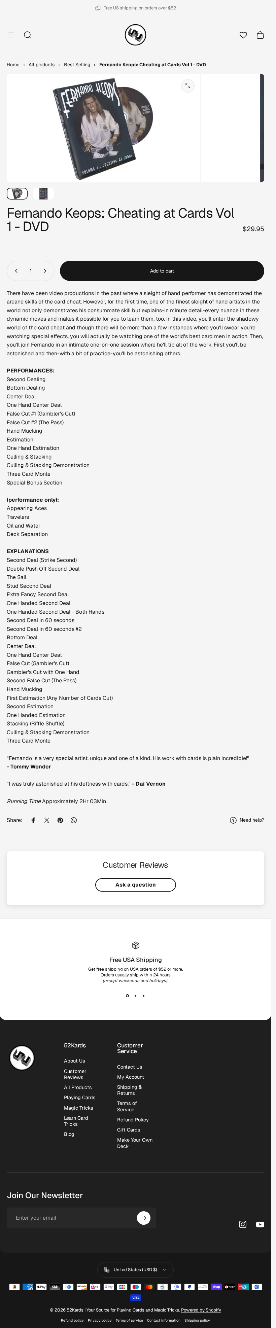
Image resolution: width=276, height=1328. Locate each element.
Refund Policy (133, 1120)
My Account (130, 1077)
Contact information (163, 1320)
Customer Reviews (75, 1074)
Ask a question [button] (135, 884)
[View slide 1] (128, 996)
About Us (74, 1061)
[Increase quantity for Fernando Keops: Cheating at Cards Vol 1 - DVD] (46, 271)
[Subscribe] (143, 1218)
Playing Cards (80, 1097)
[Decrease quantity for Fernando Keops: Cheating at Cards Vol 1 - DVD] (15, 271)
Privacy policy (100, 1320)
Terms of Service (127, 1106)
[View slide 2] (136, 996)
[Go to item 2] (43, 194)
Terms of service (129, 1320)
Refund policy (72, 1320)
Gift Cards (128, 1130)
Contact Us (129, 1067)
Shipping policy (197, 1320)
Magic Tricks (78, 1108)
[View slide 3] (144, 996)
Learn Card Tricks (76, 1121)
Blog (69, 1134)
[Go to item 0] (17, 194)
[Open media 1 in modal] (188, 86)
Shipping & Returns (129, 1090)
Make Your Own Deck (134, 1143)
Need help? (252, 820)
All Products (78, 1087)
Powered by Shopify (201, 1310)
